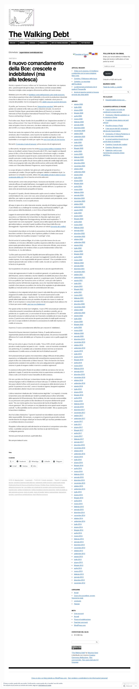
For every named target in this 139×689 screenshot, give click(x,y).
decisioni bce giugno (56, 485)
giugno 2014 (78, 527)
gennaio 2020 (79, 336)
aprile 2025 (78, 151)
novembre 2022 (79, 236)
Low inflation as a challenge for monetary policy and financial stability (44, 487)
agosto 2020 (78, 315)
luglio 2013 (78, 559)
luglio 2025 (78, 142)
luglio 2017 (78, 424)
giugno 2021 (78, 286)
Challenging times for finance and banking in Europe (24, 485)
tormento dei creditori (58, 226)
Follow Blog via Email (113, 53)
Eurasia (32, 43)
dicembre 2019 (79, 339)
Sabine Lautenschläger (51, 492)
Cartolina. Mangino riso (114, 147)
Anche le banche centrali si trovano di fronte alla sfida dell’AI (85, 93)
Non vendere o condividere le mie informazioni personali (88, 678)
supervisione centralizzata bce (23, 494)
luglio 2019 (78, 354)
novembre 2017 (79, 412)
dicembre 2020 (79, 304)
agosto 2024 (78, 175)
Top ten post (85, 43)
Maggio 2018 (78, 395)
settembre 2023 (79, 207)
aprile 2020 (78, 327)
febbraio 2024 (79, 192)
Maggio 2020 (78, 324)
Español (22, 43)
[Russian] (93, 54)
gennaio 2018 (79, 407)
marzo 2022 (78, 260)
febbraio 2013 (79, 574)
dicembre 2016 (79, 445)
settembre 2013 (79, 553)
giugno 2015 (78, 495)
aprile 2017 (78, 433)
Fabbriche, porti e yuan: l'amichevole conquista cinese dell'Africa (113, 152)
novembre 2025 (79, 130)
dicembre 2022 (79, 233)
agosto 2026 (78, 104)
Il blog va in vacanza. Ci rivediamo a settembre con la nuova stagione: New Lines (85, 73)
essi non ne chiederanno (36, 304)
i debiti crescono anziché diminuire (53, 102)
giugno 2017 (78, 427)
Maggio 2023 (78, 219)
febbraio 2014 (79, 539)
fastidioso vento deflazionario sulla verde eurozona (46, 94)
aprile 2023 (78, 221)
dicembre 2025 (79, 128)
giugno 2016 (78, 462)
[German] (90, 54)
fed (22, 487)
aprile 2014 (78, 533)
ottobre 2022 (78, 239)
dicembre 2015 (79, 480)
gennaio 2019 (79, 371)
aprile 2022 (78, 257)
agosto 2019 (78, 351)
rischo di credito (28, 492)
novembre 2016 (79, 448)
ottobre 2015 (78, 486)
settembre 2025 (79, 136)
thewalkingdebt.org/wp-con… (116, 100)
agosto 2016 (78, 456)
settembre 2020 (79, 313)
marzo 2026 (78, 119)
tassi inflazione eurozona (40, 494)
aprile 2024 (78, 186)
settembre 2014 (79, 521)
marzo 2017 (78, 436)
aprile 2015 (78, 501)
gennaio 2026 (79, 125)
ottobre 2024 (78, 169)
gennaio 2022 (79, 266)
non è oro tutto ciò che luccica (54, 139)
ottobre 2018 (78, 380)
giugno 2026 (78, 110)
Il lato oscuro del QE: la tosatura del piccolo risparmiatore (115, 129)
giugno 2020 (78, 321)
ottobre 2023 (78, 204)
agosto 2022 (78, 245)
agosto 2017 (78, 421)
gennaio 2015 (79, 509)
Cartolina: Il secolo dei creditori (116, 144)
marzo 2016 (78, 471)
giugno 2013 (78, 562)
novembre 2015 (79, 483)
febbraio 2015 (79, 506)
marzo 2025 (78, 154)
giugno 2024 (78, 180)
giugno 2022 (78, 251)
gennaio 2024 (79, 195)
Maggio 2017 (78, 430)
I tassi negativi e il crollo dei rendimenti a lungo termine (114, 110)
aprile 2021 (78, 292)
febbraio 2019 (79, 368)
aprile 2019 (78, 362)
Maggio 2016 (78, 465)
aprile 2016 (78, 468)
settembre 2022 (79, 242)
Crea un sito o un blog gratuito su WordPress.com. (49, 678)
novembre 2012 (79, 583)
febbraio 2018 (79, 404)
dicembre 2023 (79, 198)
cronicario (50, 480)
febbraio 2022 (79, 263)
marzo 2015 (78, 503)
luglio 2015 (78, 492)
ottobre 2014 (78, 518)
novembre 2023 (79, 201)
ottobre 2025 (78, 133)
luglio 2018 (78, 389)
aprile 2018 (78, 398)
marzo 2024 (78, 189)
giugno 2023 (78, 216)
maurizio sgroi (13, 490)
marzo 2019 (78, 365)
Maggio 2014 (78, 530)
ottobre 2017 (78, 415)
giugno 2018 (78, 392)
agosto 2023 (78, 210)
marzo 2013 (78, 571)
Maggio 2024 (78, 183)
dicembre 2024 (79, 163)
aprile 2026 (78, 116)
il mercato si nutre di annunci (26, 144)
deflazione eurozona (15, 487)
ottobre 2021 (78, 274)
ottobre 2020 (78, 310)
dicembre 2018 (79, 374)
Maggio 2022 (78, 254)
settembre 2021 (79, 277)
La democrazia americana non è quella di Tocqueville (84, 88)
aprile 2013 (78, 568)
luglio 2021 (78, 283)
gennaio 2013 (79, 577)
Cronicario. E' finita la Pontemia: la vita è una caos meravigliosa (116, 135)
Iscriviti (108, 73)
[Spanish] (96, 54)
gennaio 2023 (79, 230)
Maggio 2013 (78, 565)
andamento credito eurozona (44, 482)
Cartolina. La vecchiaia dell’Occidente (81, 82)
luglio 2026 (78, 107)
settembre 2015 (79, 489)
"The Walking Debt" (78, 652)
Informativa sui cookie (44, 685)
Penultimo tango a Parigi (114, 125)
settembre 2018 (79, 383)
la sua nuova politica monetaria (50, 148)
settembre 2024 (79, 172)
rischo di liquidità (39, 492)
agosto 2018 (78, 386)
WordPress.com (80, 625)
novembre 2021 (79, 271)
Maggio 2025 (78, 148)
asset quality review (59, 482)
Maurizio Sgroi (19, 480)
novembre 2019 (79, 342)
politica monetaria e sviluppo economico (43, 490)
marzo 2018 (78, 401)
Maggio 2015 (78, 498)
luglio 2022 (78, 248)
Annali (44, 480)
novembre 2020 (79, 307)
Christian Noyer (45, 485)
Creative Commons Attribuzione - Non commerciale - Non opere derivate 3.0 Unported (85, 658)
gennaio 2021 (79, 301)
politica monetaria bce (24, 490)
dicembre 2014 (79, 512)
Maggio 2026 (78, 113)
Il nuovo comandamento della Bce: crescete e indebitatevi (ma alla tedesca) (36, 71)
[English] (85, 57)
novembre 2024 (79, 166)
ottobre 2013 (78, 550)
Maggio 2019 (78, 360)
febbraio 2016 (79, 474)
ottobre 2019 (78, 345)
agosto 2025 (78, 139)
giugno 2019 (78, 357)
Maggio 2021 (78, 289)
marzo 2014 (78, 536)
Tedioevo (74, 43)
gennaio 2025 (79, 160)
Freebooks (43, 43)
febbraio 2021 (79, 298)
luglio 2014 (78, 524)
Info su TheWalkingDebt (60, 43)
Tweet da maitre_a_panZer (112, 87)
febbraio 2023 (79, 227)
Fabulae (77, 604)
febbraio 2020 (79, 333)
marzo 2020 (78, 330)
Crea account (79, 613)
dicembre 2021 (79, 268)
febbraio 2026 (79, 122)
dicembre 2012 (79, 580)
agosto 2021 (78, 280)
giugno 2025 (78, 145)
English (12, 43)
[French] (80, 54)
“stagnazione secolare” (45, 106)
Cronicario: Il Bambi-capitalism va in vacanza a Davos (116, 116)
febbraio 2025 (79, 157)
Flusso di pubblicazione (82, 619)
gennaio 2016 (79, 477)
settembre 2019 (79, 348)
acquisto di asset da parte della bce (24, 482)
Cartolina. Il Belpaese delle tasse (85, 78)
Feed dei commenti (81, 622)
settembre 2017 (79, 418)
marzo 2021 (78, 295)
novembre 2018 (79, 377)
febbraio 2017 (79, 439)
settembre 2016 (79, 454)
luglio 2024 (78, 177)
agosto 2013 (78, 556)
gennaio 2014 (79, 542)
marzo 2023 (78, 224)
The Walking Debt (39, 33)
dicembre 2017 (79, 409)
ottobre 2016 (78, 451)
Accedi (76, 616)
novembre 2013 (79, 548)
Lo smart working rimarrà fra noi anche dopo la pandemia (115, 140)
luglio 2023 (78, 213)
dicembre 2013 (79, 545)
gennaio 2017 (79, 442)
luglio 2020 (78, 318)
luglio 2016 (78, 459)
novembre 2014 (79, 515)
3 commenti (28, 480)
